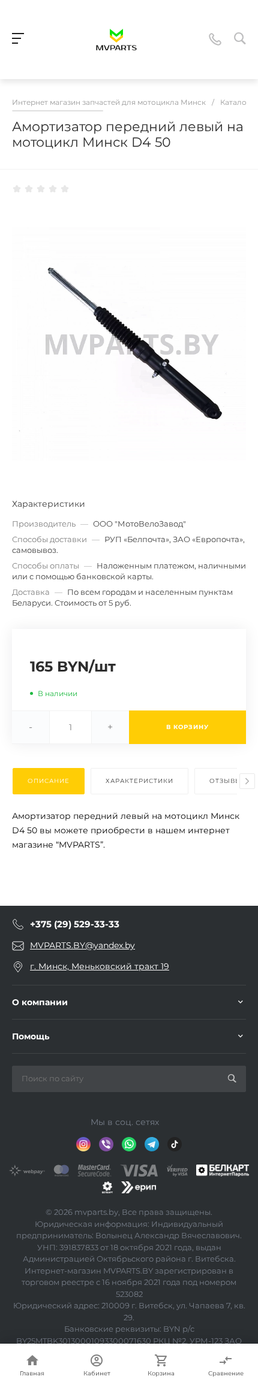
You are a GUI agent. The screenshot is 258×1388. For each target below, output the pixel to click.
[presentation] (247, 781)
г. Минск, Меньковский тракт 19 (99, 966)
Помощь (30, 1036)
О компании (40, 1002)
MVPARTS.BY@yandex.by (82, 945)
